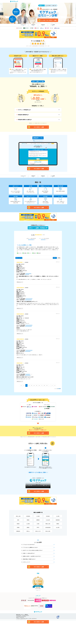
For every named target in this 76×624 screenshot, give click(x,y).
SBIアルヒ (28, 531)
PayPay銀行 (48, 516)
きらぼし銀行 (48, 519)
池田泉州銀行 (58, 519)
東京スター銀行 (48, 531)
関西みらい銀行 (48, 523)
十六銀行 (38, 523)
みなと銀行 (57, 527)
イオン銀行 (57, 516)
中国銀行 (18, 527)
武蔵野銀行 (38, 519)
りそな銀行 (38, 516)
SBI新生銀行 (18, 531)
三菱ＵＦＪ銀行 (18, 516)
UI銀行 (18, 519)
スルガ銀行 (28, 523)
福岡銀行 (28, 527)
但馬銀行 (57, 523)
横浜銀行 (18, 523)
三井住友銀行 (28, 516)
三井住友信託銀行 (48, 527)
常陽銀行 (28, 519)
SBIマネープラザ (38, 531)
